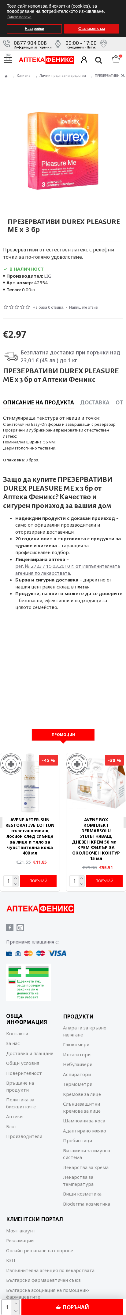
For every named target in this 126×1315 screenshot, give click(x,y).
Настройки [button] (34, 29)
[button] (120, 2)
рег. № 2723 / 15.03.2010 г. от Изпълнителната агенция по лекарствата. (67, 569)
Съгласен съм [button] (91, 29)
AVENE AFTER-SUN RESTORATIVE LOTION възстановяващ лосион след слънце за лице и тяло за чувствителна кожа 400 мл (30, 836)
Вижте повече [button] (19, 17)
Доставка (94, 402)
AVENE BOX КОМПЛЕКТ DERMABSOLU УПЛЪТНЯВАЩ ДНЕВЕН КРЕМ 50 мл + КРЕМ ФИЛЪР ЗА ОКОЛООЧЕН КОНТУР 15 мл (96, 839)
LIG (47, 276)
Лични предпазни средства (62, 75)
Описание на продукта (38, 402)
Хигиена (24, 75)
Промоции (63, 734)
